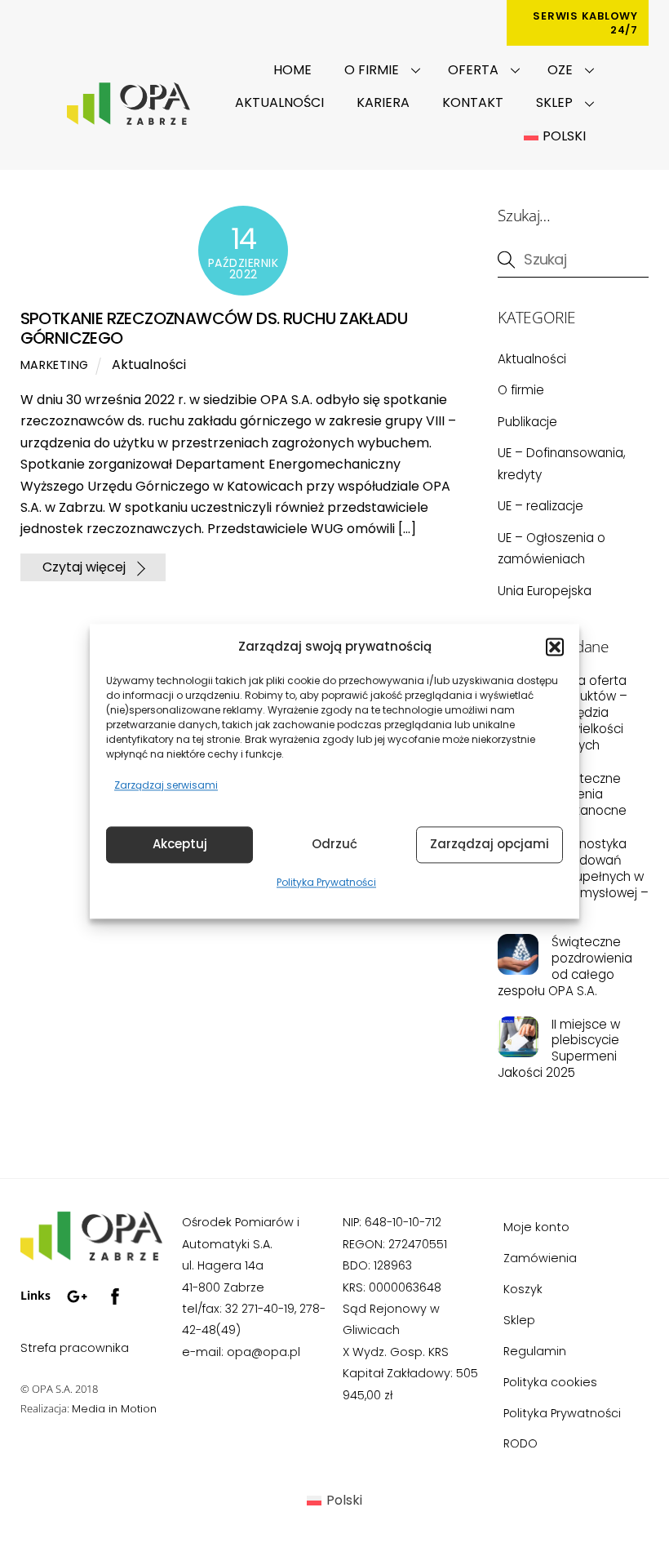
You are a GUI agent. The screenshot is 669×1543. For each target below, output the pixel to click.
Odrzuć (334, 844)
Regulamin (534, 1351)
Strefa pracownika (74, 1348)
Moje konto (536, 1227)
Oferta (473, 69)
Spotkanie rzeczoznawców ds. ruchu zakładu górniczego (213, 328)
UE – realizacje (540, 505)
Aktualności (279, 102)
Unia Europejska (544, 590)
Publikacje (527, 421)
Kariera (383, 102)
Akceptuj (180, 844)
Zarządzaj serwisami (166, 786)
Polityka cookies (550, 1382)
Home (292, 69)
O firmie (371, 69)
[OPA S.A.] (91, 1254)
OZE (560, 69)
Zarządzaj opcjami (489, 844)
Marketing (54, 365)
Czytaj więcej (84, 567)
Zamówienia (540, 1258)
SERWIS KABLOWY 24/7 (585, 23)
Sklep (554, 102)
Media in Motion (114, 1408)
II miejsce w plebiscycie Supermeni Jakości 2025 (558, 1048)
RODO (520, 1443)
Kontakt (472, 102)
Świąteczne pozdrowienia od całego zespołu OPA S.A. (564, 966)
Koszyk (523, 1289)
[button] (555, 647)
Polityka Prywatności (326, 882)
